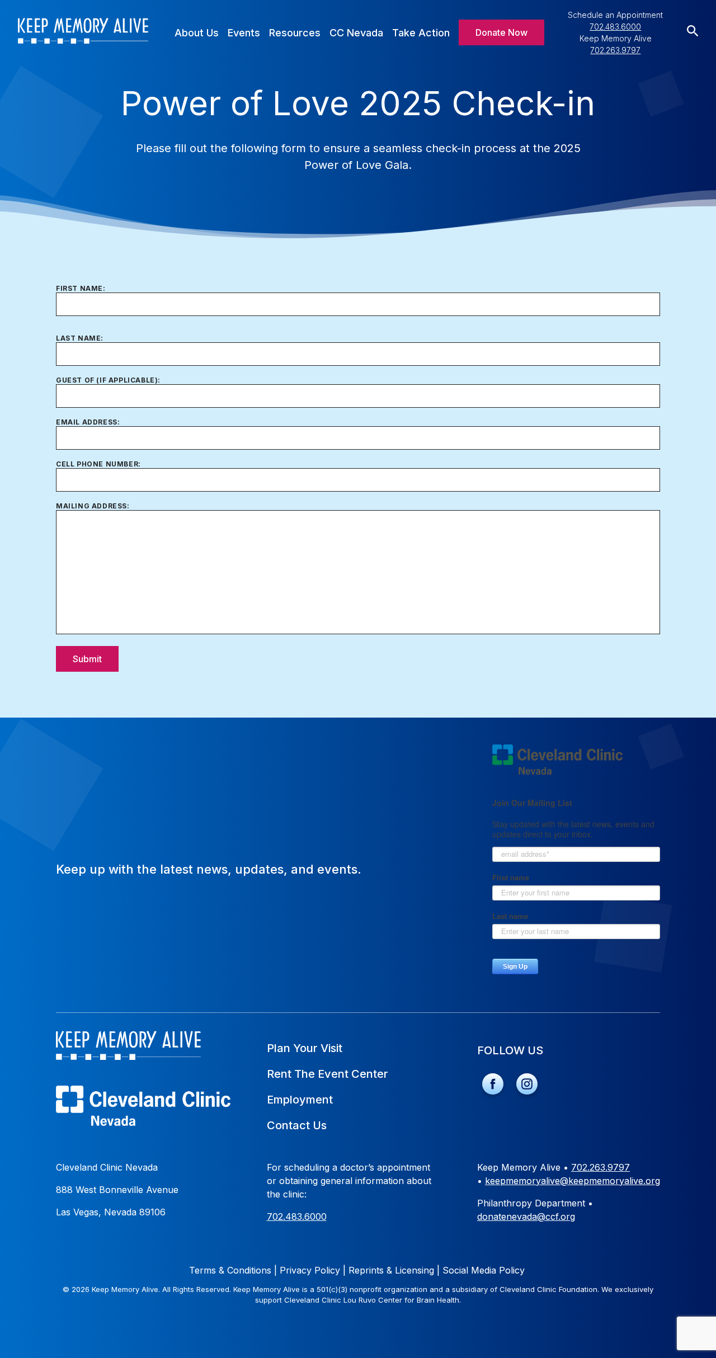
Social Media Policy (483, 1270)
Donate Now (501, 32)
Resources (295, 33)
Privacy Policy (313, 1270)
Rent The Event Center (327, 1074)
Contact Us (297, 1125)
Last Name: (79, 338)
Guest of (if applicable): (108, 380)
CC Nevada (356, 33)
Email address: (88, 422)
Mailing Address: (93, 506)
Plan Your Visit (304, 1048)
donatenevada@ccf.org (526, 1216)
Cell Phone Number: (98, 464)
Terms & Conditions (233, 1270)
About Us (197, 33)
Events (244, 33)
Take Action (421, 33)
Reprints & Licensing (394, 1270)
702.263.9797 (615, 50)
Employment (300, 1099)
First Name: (81, 288)
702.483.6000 (615, 26)
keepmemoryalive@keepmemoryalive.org (572, 1180)
